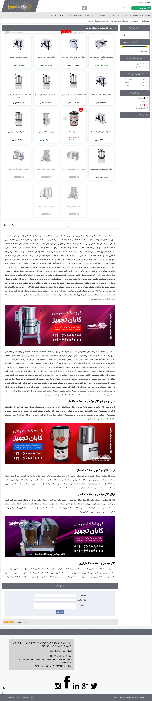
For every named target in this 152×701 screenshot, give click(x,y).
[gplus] (85, 686)
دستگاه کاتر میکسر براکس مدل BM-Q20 (73, 58)
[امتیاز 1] (4, 622)
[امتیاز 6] (10, 622)
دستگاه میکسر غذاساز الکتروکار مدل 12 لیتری (19, 95)
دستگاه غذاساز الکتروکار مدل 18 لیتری (74, 94)
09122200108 (38, 666)
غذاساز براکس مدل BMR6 (18, 57)
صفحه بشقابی (140, 67)
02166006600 (35, 659)
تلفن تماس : (81, 600)
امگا (135, 86)
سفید (141, 101)
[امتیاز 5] (9, 622)
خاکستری (139, 108)
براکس (135, 82)
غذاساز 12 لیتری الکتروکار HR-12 (101, 132)
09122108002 (49, 666)
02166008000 (46, 659)
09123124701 (60, 666)
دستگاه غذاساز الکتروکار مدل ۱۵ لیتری (101, 169)
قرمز (141, 105)
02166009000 (57, 659)
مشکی (140, 98)
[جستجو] (124, 35)
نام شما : (83, 595)
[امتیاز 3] (6, 622)
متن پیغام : (82, 605)
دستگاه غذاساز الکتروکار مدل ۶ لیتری (18, 132)
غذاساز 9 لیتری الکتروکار (46, 206)
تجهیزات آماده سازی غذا (119, 21)
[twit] (94, 686)
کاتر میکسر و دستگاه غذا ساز (98, 21)
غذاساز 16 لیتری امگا (73, 206)
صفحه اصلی (145, 21)
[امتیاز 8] (12, 622)
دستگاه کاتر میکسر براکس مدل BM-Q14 (101, 58)
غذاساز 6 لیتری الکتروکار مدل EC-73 (73, 169)
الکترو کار (135, 79)
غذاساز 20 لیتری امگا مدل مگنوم (18, 169)
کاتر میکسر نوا (73, 132)
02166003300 (24, 659)
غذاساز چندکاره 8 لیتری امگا (46, 169)
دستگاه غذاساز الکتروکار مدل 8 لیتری (46, 94)
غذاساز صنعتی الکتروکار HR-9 (101, 94)
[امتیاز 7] (11, 622)
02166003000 (66, 662)
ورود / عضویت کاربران (140, 2)
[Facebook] (67, 682)
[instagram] (58, 685)
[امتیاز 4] (7, 622)
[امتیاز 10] (14, 622)
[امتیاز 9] (13, 622)
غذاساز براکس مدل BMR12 (46, 57)
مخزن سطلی (141, 63)
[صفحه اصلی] (20, 6)
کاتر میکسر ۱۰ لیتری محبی (46, 132)
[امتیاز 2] (5, 622)
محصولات (134, 21)
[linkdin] (76, 686)
